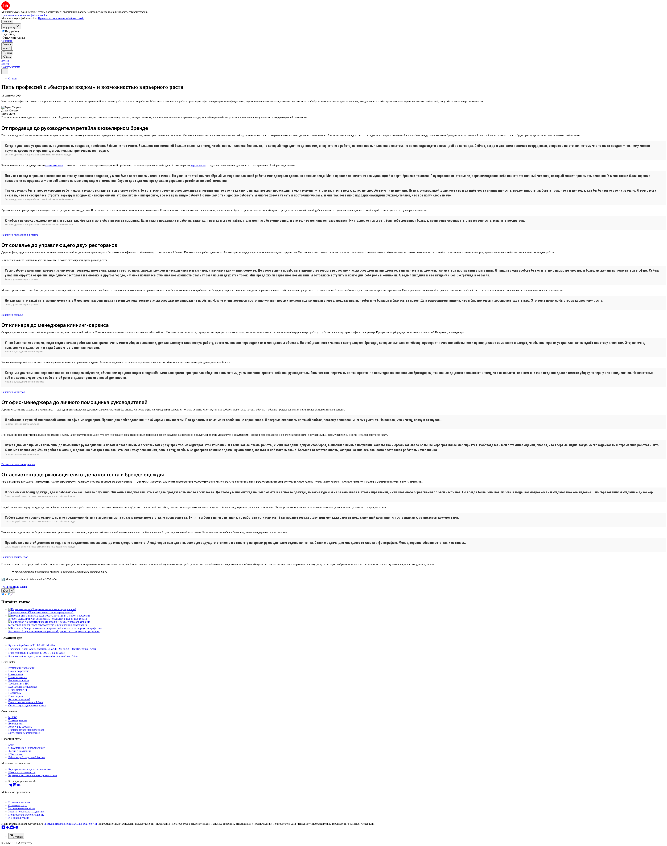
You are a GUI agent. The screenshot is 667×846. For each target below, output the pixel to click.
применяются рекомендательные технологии (70, 823)
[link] (7, 52)
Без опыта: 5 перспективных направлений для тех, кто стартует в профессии (54, 631)
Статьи (12, 78)
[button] (5, 60)
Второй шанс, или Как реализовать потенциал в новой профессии (47, 618)
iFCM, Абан (49, 645)
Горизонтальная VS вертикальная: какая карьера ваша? (40, 612)
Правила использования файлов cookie (61, 18)
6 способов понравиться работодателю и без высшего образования (47, 624)
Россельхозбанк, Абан (65, 656)
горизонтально (54, 165)
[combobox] (16, 836)
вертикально (198, 165)
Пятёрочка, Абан (86, 648)
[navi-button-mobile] (4, 71)
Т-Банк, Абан (57, 652)
